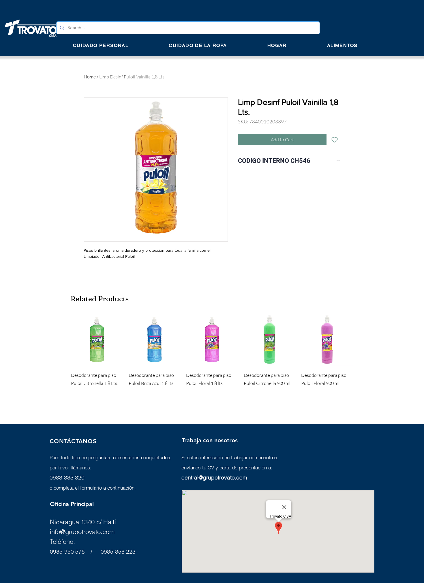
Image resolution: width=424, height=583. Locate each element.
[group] (212, 359)
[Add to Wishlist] (334, 139)
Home (90, 77)
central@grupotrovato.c (210, 477)
